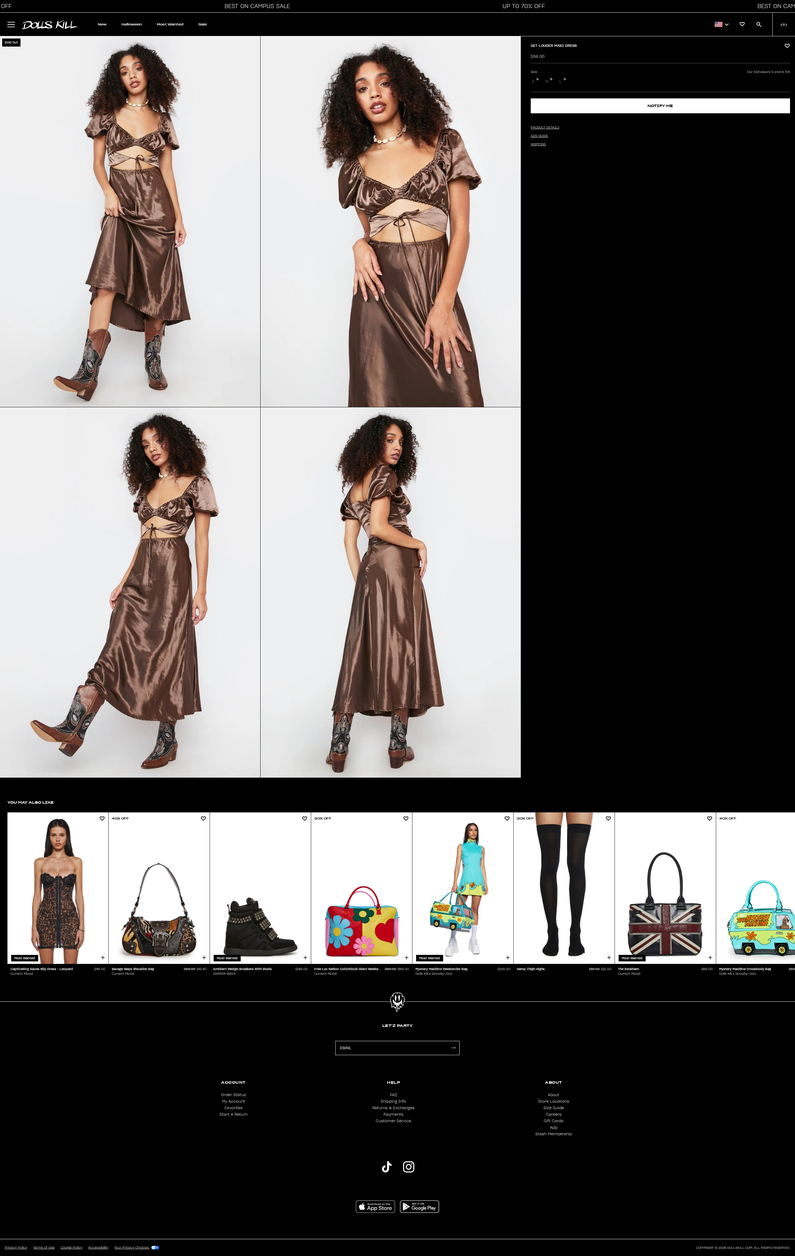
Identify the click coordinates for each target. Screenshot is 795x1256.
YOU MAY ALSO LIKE (30, 802)
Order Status (233, 1095)
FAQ (393, 1095)
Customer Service (393, 1121)
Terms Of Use (44, 1247)
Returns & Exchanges (393, 1108)
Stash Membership (553, 1134)
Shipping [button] (538, 144)
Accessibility (98, 1247)
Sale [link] (202, 24)
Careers (553, 1114)
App (553, 1127)
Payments (393, 1114)
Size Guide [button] (539, 136)
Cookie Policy (71, 1247)
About (553, 1095)
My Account (233, 1101)
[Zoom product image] (130, 221)
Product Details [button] (545, 127)
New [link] (102, 24)
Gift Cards (553, 1121)
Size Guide (553, 1108)
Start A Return (234, 1114)
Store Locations (553, 1101)
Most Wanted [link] (170, 24)
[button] (255, 6)
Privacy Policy (16, 1247)
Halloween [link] (131, 24)
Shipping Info (393, 1101)
